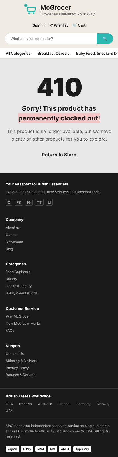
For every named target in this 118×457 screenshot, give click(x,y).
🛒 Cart (79, 25)
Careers (12, 234)
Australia (45, 404)
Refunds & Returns (20, 375)
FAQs (10, 330)
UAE (9, 410)
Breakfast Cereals (53, 53)
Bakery (11, 279)
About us (13, 227)
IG (29, 202)
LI (49, 202)
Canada (25, 404)
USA (9, 404)
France (64, 404)
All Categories (18, 53)
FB (19, 202)
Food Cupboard (18, 272)
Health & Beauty (19, 286)
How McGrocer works (23, 323)
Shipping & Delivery (21, 361)
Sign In (39, 25)
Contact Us (15, 353)
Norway (103, 404)
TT (39, 202)
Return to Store (59, 154)
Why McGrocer (18, 316)
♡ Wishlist (58, 25)
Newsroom (14, 242)
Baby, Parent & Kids (21, 293)
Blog (9, 249)
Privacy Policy (17, 368)
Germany (83, 404)
